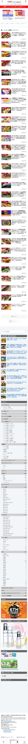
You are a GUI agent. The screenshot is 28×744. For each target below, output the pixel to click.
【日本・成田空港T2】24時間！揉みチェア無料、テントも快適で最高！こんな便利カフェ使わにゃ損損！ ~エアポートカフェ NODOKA (17, 346)
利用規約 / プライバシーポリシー (7, 738)
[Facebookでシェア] (5, 482)
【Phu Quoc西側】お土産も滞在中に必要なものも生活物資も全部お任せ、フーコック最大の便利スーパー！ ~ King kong (17, 395)
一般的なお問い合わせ (20, 737)
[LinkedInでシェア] (11, 486)
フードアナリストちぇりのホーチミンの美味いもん (16, 1)
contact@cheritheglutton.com (9, 721)
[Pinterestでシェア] (23, 482)
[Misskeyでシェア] (23, 478)
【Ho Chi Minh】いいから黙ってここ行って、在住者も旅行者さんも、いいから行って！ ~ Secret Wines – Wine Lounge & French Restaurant (17, 352)
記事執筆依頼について (14, 740)
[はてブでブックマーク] (11, 482)
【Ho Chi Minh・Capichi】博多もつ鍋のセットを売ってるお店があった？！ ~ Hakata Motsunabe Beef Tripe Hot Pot (16, 389)
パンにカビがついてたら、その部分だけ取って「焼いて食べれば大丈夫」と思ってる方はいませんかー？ (17, 358)
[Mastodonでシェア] (11, 478)
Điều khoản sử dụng (7, 730)
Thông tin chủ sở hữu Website (9, 729)
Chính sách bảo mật (7, 731)
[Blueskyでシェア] (17, 478)
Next (27, 15)
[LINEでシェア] (17, 482)
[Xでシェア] (5, 478)
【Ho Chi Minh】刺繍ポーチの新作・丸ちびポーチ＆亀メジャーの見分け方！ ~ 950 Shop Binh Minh (17, 364)
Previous (1, 15)
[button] (25, 331)
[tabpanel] (7, 14)
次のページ (14, 316)
